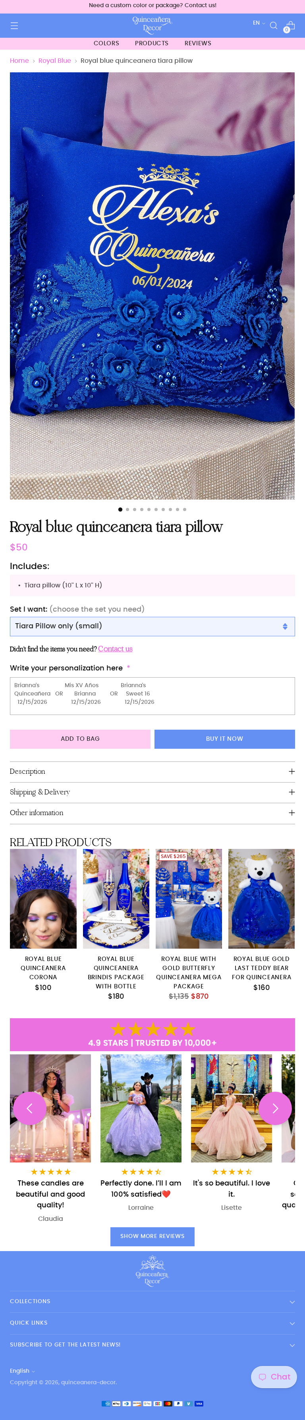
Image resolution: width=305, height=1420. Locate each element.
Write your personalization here (66, 668)
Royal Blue (55, 61)
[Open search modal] (274, 25)
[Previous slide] (29, 1108)
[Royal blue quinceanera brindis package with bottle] (116, 899)
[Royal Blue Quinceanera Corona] (43, 899)
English (19, 1371)
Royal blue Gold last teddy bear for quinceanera (261, 968)
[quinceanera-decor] (152, 26)
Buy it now (224, 739)
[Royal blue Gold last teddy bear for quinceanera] (261, 899)
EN (256, 23)
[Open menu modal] (14, 25)
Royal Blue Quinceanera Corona (43, 968)
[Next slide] (275, 1108)
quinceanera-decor (88, 1382)
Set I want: (77, 609)
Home (19, 61)
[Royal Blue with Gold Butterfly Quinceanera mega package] (189, 899)
